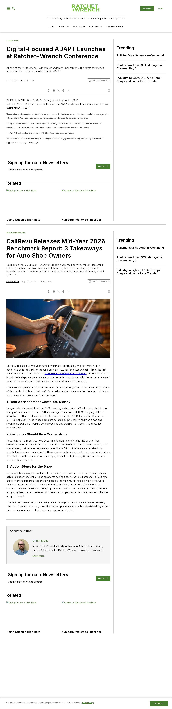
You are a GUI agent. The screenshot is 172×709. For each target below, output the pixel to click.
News (52, 26)
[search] (14, 8)
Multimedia (79, 26)
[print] (109, 90)
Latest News (12, 41)
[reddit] (63, 90)
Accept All (159, 703)
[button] (8, 8)
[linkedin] (53, 90)
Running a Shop (114, 26)
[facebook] (48, 90)
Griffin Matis (12, 281)
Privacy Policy (88, 703)
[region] (86, 703)
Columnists (95, 26)
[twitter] (58, 90)
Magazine (64, 26)
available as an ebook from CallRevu (65, 373)
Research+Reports (15, 233)
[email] (68, 90)
